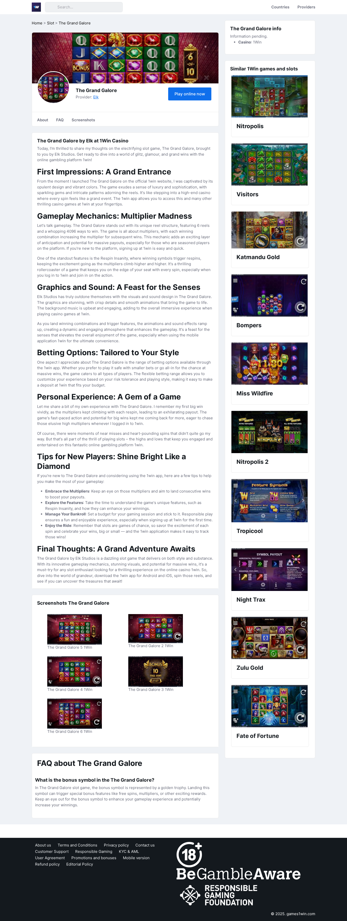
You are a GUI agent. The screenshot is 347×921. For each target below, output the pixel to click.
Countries (280, 7)
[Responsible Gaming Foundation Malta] (220, 895)
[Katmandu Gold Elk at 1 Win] (270, 230)
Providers (306, 7)
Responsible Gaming (93, 851)
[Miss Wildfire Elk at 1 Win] (270, 364)
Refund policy (47, 864)
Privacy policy (116, 845)
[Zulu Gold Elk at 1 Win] (270, 638)
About (42, 119)
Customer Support (52, 851)
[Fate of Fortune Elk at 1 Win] (270, 706)
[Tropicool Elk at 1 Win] (270, 500)
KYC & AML (129, 851)
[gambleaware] (239, 873)
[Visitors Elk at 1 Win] (270, 164)
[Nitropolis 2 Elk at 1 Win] (270, 432)
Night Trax (250, 599)
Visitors (247, 194)
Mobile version (136, 857)
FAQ (60, 119)
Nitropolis (250, 126)
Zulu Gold (249, 667)
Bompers (249, 325)
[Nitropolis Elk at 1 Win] (270, 96)
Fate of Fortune (257, 735)
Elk (96, 97)
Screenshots (83, 119)
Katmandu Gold (258, 257)
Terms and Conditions (77, 845)
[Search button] (51, 7)
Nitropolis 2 (252, 461)
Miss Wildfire (254, 393)
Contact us (145, 845)
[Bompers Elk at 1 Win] (270, 295)
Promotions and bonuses (93, 857)
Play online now (190, 93)
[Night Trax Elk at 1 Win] (270, 569)
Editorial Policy (79, 864)
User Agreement (50, 857)
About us (43, 845)
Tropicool (249, 530)
